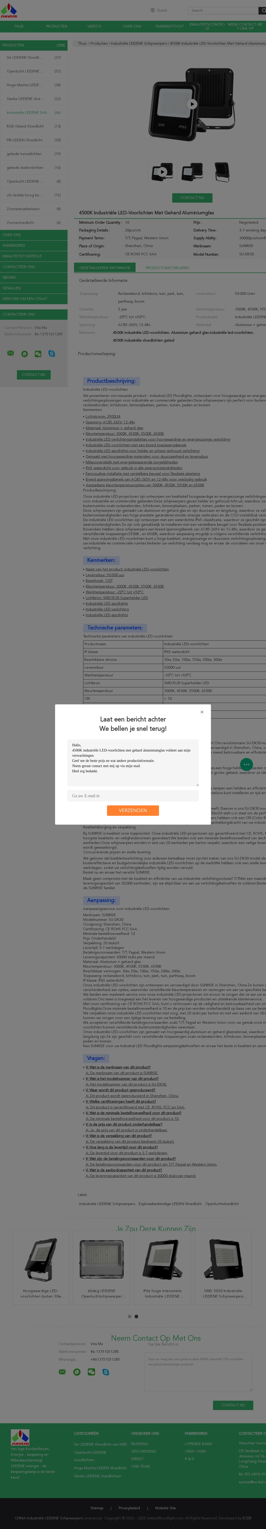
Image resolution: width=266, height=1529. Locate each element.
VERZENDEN (133, 810)
